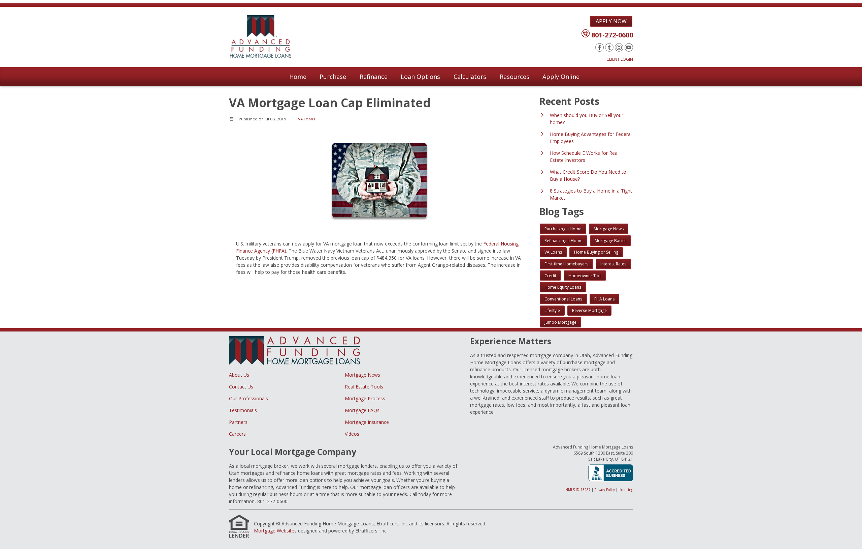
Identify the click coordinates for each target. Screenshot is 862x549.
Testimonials (243, 410)
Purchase (333, 77)
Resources (514, 77)
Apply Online (560, 77)
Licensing (626, 489)
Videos (352, 434)
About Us (239, 375)
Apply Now (611, 21)
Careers (237, 434)
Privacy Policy (604, 489)
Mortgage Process (365, 398)
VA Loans (306, 118)
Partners (238, 422)
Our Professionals (248, 398)
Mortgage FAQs (362, 410)
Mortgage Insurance (367, 422)
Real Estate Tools (364, 386)
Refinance (374, 77)
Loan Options (420, 77)
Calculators (470, 77)
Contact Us (241, 386)
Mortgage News (362, 375)
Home (297, 77)
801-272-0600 (612, 34)
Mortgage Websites (275, 530)
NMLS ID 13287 (578, 489)
